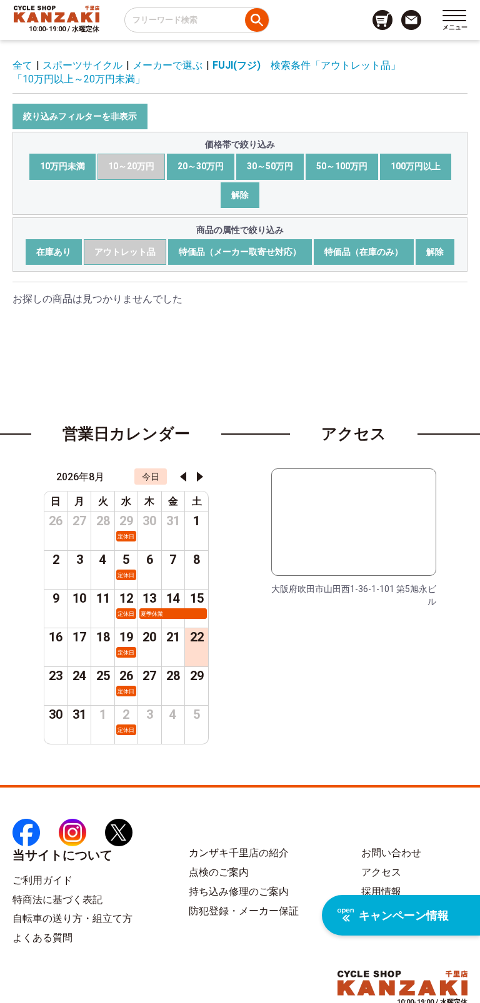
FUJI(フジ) (236, 65)
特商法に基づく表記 (57, 900)
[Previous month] (183, 476)
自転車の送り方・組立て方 (72, 918)
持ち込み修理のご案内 (239, 891)
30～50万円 (270, 166)
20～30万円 (201, 166)
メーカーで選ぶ (167, 65)
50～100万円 (342, 166)
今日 (150, 477)
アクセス (381, 872)
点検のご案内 (219, 872)
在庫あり (53, 252)
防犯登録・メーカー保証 (244, 911)
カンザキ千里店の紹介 (239, 853)
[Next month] (200, 476)
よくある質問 (42, 938)
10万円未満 (62, 166)
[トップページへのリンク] (56, 14)
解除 (240, 195)
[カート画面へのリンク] (382, 20)
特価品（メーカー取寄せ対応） (240, 252)
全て (22, 65)
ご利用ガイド (42, 880)
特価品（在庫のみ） (363, 252)
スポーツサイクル (82, 65)
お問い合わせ (391, 853)
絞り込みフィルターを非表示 (80, 116)
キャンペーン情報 (404, 915)
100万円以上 (416, 166)
